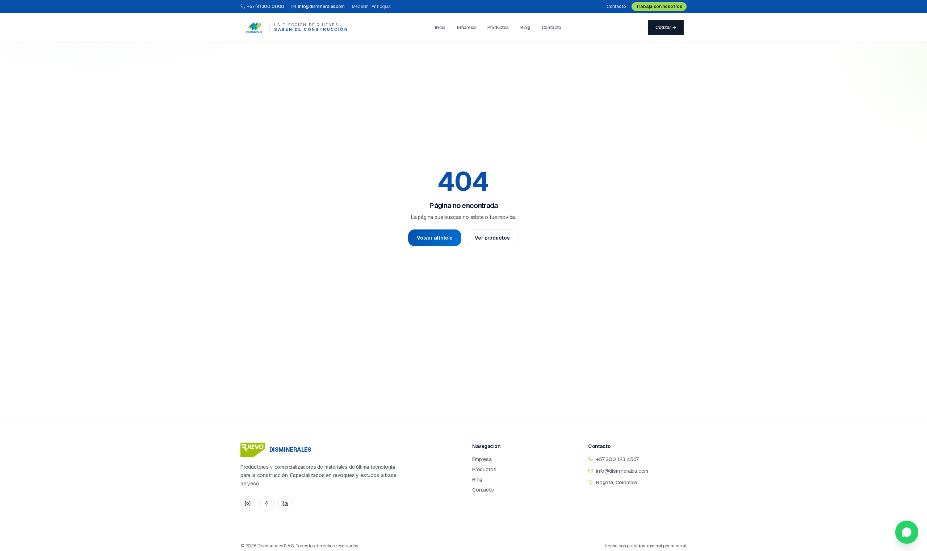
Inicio (440, 27)
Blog (525, 27)
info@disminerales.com (321, 6)
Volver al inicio (435, 238)
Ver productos (492, 238)
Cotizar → (665, 27)
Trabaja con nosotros (659, 6)
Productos (498, 27)
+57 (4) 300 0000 (265, 6)
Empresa (466, 27)
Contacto (616, 6)
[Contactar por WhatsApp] (906, 532)
